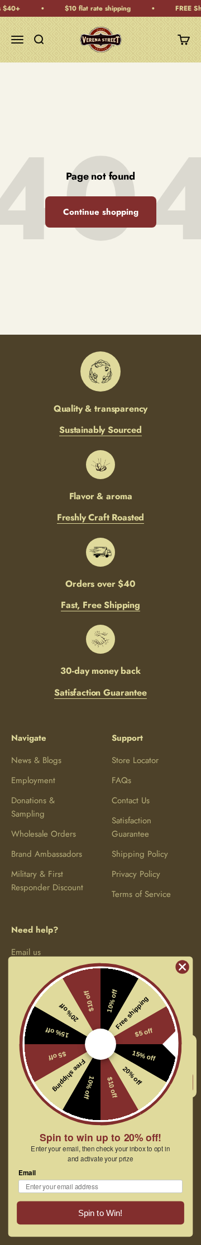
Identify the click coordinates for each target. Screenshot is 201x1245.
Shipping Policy (140, 854)
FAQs (121, 780)
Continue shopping (100, 212)
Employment (33, 780)
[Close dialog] (182, 967)
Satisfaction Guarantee (131, 827)
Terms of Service (141, 894)
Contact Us (131, 800)
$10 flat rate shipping (95, 8)
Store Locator (135, 760)
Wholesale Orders (43, 834)
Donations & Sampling (33, 807)
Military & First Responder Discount (47, 881)
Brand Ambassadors (46, 854)
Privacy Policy (136, 874)
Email (27, 1173)
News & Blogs (36, 760)
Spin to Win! (100, 1212)
